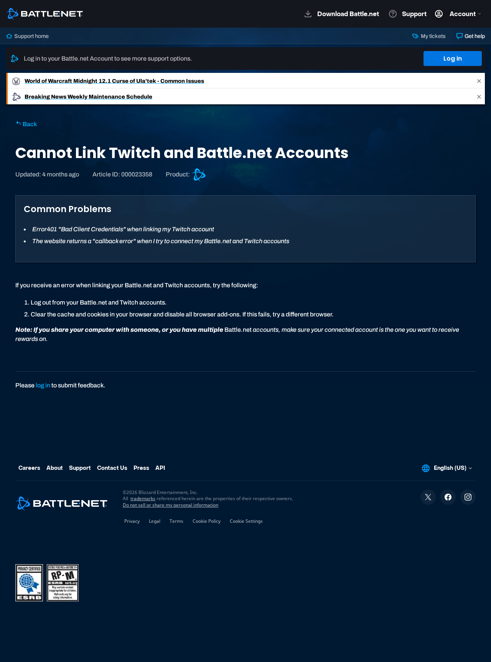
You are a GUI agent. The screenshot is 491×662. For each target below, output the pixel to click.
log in (43, 385)
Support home (31, 36)
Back (29, 124)
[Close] (479, 81)
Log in (452, 58)
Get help (474, 36)
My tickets (432, 36)
